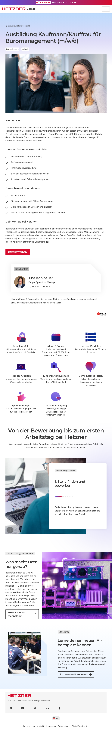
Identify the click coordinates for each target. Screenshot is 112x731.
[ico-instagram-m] (10, 708)
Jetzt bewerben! (17, 251)
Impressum (51, 726)
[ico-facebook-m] (59, 708)
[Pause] (10, 530)
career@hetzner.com (71, 299)
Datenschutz (64, 726)
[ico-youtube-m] (22, 708)
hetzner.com (29, 726)
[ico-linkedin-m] (47, 708)
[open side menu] (106, 9)
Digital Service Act (80, 726)
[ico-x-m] (35, 708)
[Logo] (56, 695)
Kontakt (40, 726)
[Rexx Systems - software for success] (102, 314)
